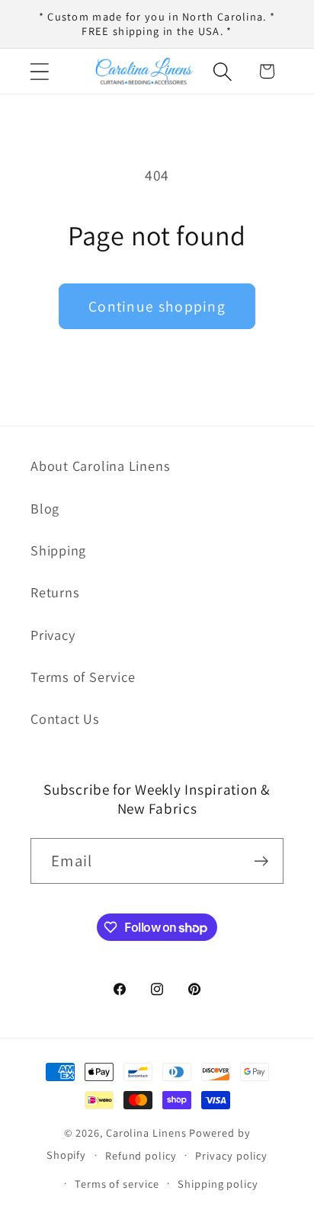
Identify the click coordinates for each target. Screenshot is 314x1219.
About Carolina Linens (100, 465)
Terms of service (117, 1183)
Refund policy (141, 1155)
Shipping (58, 550)
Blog (44, 508)
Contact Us (65, 718)
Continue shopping (157, 306)
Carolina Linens (146, 1132)
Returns (54, 592)
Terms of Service (82, 676)
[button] (39, 71)
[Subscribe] (261, 861)
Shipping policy (218, 1183)
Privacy (52, 634)
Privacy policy (231, 1155)
